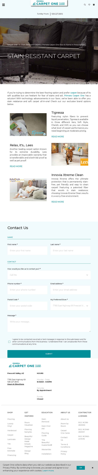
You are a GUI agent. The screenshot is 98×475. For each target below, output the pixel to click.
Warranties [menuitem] (46, 449)
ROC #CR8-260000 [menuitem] (83, 423)
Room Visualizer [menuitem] (28, 423)
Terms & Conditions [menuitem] (65, 445)
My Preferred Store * (59, 299)
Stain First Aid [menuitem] (46, 427)
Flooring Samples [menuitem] (28, 430)
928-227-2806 (57, 14)
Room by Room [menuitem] (64, 424)
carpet (73, 93)
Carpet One (12, 45)
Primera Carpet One (74, 95)
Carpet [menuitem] (10, 435)
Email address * (56, 283)
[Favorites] (89, 4)
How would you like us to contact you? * (24, 269)
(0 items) (94, 5)
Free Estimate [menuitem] (11, 449)
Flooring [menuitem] (11, 419)
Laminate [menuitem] (11, 439)
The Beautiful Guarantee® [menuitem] (47, 442)
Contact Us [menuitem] (64, 438)
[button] (85, 4)
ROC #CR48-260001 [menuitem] (83, 430)
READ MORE (57, 136)
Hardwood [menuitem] (11, 430)
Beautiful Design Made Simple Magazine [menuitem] (28, 441)
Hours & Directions (15, 384)
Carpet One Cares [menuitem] (65, 431)
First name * (12, 244)
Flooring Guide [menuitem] (45, 434)
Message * (11, 315)
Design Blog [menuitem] (27, 452)
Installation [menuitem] (46, 454)
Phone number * (14, 283)
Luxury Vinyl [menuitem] (10, 424)
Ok (80, 468)
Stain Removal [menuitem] (45, 420)
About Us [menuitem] (65, 419)
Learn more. (48, 470)
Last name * (55, 244)
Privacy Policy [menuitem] (64, 452)
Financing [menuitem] (11, 455)
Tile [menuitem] (9, 444)
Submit (49, 354)
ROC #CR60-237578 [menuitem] (84, 437)
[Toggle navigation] (3, 4)
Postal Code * (13, 299)
